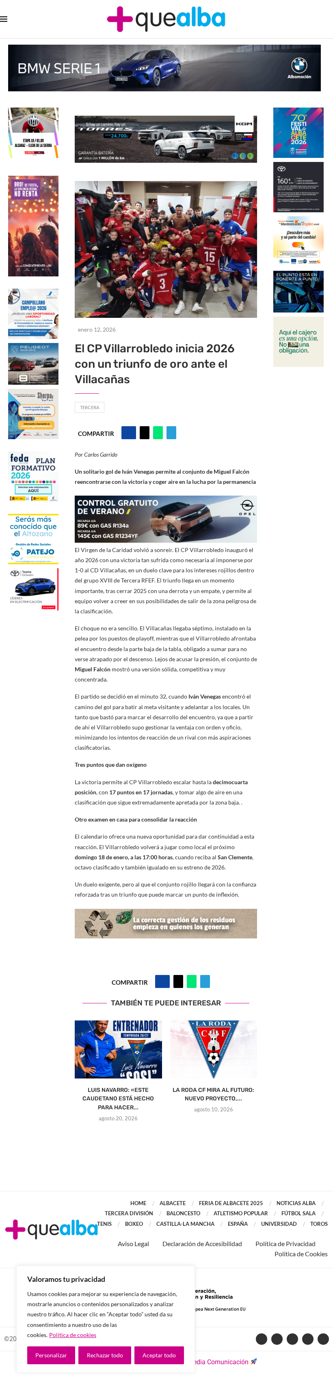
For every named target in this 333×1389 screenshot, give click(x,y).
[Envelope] (323, 1339)
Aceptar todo (159, 1355)
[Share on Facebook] (128, 432)
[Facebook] (261, 1339)
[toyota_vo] (33, 574)
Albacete (173, 1203)
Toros (319, 1224)
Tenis (104, 1224)
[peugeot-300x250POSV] (298, 274)
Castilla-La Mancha (185, 1224)
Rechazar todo (105, 1355)
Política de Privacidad (285, 1243)
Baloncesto (183, 1213)
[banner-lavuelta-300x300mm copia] (33, 111)
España (238, 1224)
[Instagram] (308, 1339)
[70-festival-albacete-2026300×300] (298, 111)
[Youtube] (292, 1339)
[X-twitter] (277, 1339)
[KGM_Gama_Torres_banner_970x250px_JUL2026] (166, 119)
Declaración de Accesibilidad (202, 1243)
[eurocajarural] (298, 320)
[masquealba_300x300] (33, 393)
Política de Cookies (301, 1253)
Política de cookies (72, 1334)
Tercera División (129, 1213)
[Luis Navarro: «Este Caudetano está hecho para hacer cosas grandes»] (118, 1049)
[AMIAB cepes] (298, 220)
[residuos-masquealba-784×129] (166, 914)
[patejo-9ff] (33, 518)
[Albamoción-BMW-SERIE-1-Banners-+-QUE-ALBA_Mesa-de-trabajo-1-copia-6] (164, 48)
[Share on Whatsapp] (158, 432)
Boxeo (134, 1224)
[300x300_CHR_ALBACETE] (298, 166)
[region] (105, 1319)
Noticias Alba (296, 1203)
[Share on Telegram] (171, 432)
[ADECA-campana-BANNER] (33, 292)
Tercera (89, 407)
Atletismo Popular (241, 1213)
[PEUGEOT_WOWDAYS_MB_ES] (33, 347)
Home (138, 1203)
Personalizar (51, 1355)
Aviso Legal (133, 1243)
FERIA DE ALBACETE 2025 (231, 1203)
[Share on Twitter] (144, 432)
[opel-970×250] (166, 501)
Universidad (279, 1224)
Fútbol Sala (298, 1213)
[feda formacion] (33, 455)
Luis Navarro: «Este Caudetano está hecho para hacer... (118, 1099)
